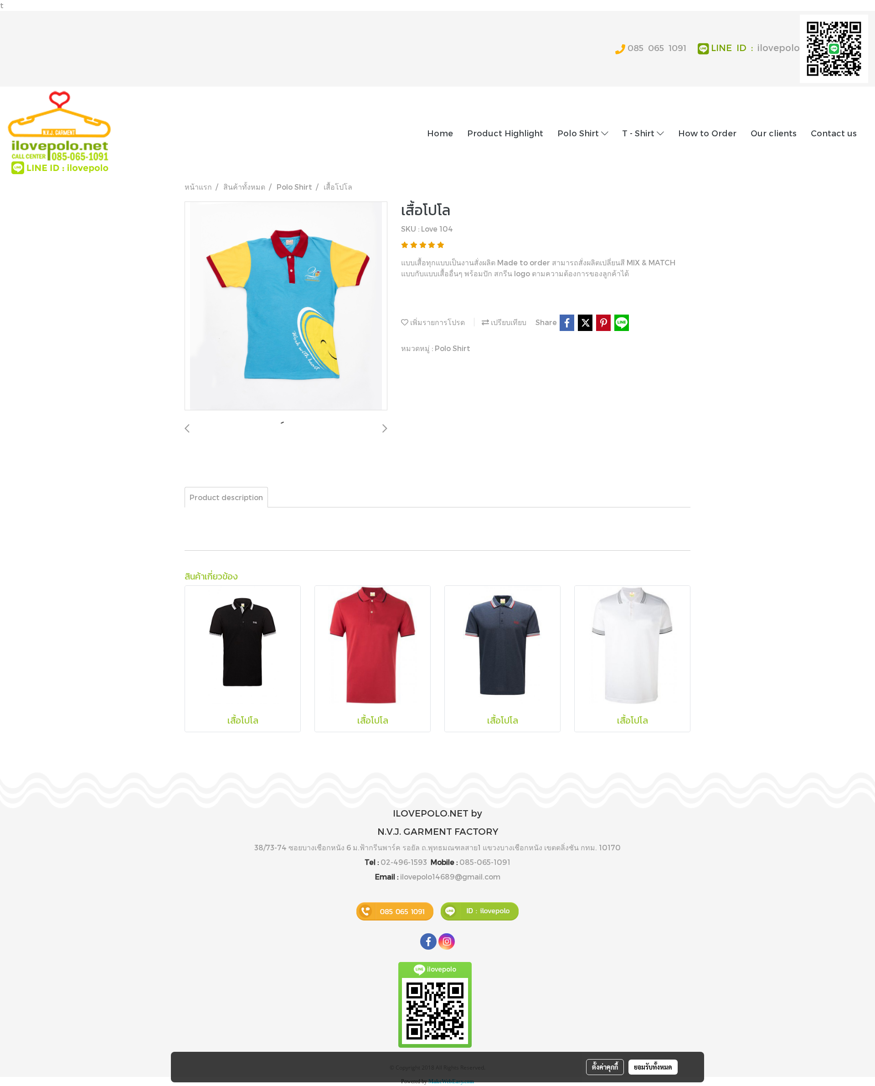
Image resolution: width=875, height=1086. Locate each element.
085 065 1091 (657, 47)
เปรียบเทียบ (507, 322)
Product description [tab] (226, 497)
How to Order (707, 133)
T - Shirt (639, 133)
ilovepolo (778, 47)
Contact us (834, 133)
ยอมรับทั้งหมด (653, 1067)
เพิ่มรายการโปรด (436, 322)
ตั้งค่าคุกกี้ (605, 1067)
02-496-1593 (404, 862)
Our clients (774, 133)
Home (440, 133)
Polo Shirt (579, 133)
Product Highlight (505, 133)
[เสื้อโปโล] (286, 306)
